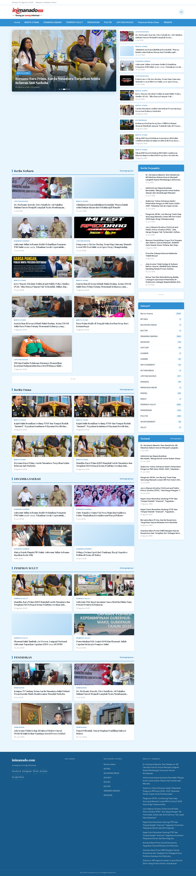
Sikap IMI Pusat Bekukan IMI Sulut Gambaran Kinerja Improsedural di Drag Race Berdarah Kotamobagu (156, 154)
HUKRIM (144, 359)
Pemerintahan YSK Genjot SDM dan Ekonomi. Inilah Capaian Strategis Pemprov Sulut (101, 643)
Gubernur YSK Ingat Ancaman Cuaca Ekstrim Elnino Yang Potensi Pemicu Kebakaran (104, 603)
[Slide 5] (69, 89)
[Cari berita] (181, 12)
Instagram (26, 771)
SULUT (143, 427)
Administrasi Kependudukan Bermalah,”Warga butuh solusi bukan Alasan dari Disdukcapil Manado (157, 50)
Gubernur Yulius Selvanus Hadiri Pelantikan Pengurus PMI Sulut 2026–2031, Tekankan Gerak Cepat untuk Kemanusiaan (158, 65)
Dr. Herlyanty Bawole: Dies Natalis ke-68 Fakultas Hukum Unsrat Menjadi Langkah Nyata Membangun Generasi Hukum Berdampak (158, 36)
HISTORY (144, 347)
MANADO (144, 382)
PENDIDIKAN (93, 22)
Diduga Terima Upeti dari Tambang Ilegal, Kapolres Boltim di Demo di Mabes (101, 554)
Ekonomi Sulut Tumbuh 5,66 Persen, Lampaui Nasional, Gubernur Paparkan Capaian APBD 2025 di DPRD (40, 643)
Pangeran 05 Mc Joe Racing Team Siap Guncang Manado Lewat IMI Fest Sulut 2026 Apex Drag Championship (158, 80)
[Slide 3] (64, 89)
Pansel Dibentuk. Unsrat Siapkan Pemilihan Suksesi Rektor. (101, 732)
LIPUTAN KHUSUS (125, 22)
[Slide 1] (59, 89)
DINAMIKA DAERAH (52, 22)
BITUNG (144, 319)
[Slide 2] (61, 89)
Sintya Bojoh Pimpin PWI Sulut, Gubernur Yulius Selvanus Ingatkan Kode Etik (41, 554)
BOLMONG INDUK (148, 325)
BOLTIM (144, 330)
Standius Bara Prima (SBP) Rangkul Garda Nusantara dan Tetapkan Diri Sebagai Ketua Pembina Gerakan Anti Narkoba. (104, 464)
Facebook (16, 771)
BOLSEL (107, 782)
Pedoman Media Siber (148, 22)
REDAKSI (168, 22)
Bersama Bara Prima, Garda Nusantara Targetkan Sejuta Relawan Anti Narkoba (41, 464)
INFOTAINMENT (147, 365)
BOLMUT (107, 777)
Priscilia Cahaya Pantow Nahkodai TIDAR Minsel (161, 254)
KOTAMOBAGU (147, 370)
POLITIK (108, 22)
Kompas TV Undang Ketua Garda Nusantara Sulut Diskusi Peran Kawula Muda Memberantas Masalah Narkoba (42, 692)
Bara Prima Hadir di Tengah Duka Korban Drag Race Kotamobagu (102, 325)
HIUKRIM (144, 353)
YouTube (43, 771)
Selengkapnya (176, 438)
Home (17, 22)
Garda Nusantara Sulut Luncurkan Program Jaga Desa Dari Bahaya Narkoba (158, 109)
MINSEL (144, 393)
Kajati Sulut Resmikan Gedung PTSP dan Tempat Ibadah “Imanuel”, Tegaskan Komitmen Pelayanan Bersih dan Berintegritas (41, 425)
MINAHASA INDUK (148, 387)
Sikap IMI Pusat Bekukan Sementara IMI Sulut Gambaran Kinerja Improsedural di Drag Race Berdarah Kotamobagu (157, 139)
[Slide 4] (67, 89)
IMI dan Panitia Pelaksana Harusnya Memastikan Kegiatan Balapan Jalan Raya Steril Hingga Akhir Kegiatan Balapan (38, 364)
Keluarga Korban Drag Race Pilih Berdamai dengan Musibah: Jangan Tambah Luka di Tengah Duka (158, 124)
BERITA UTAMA (32, 22)
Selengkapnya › (127, 171)
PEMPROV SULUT (74, 22)
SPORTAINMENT (148, 422)
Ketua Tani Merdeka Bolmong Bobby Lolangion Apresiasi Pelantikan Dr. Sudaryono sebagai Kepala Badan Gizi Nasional (163, 279)
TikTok (35, 771)
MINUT (143, 399)
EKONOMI (145, 342)
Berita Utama (146, 313)
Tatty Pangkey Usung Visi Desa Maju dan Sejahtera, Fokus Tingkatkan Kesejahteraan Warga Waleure (101, 514)
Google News (18, 777)
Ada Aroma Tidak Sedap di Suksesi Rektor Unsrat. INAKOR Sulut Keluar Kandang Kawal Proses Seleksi (39, 732)
